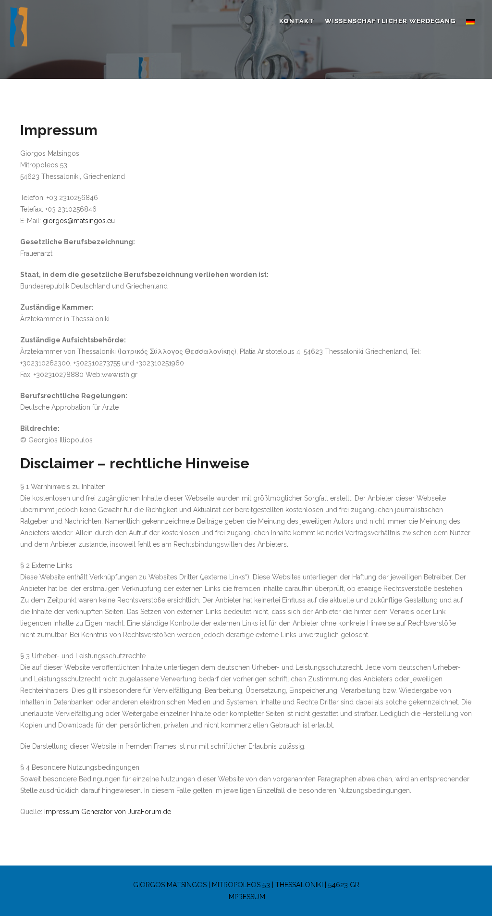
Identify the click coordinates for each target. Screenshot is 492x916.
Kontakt (296, 21)
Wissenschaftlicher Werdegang (390, 21)
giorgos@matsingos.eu (79, 221)
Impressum (246, 897)
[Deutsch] (470, 20)
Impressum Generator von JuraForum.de (107, 812)
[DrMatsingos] (38, 31)
